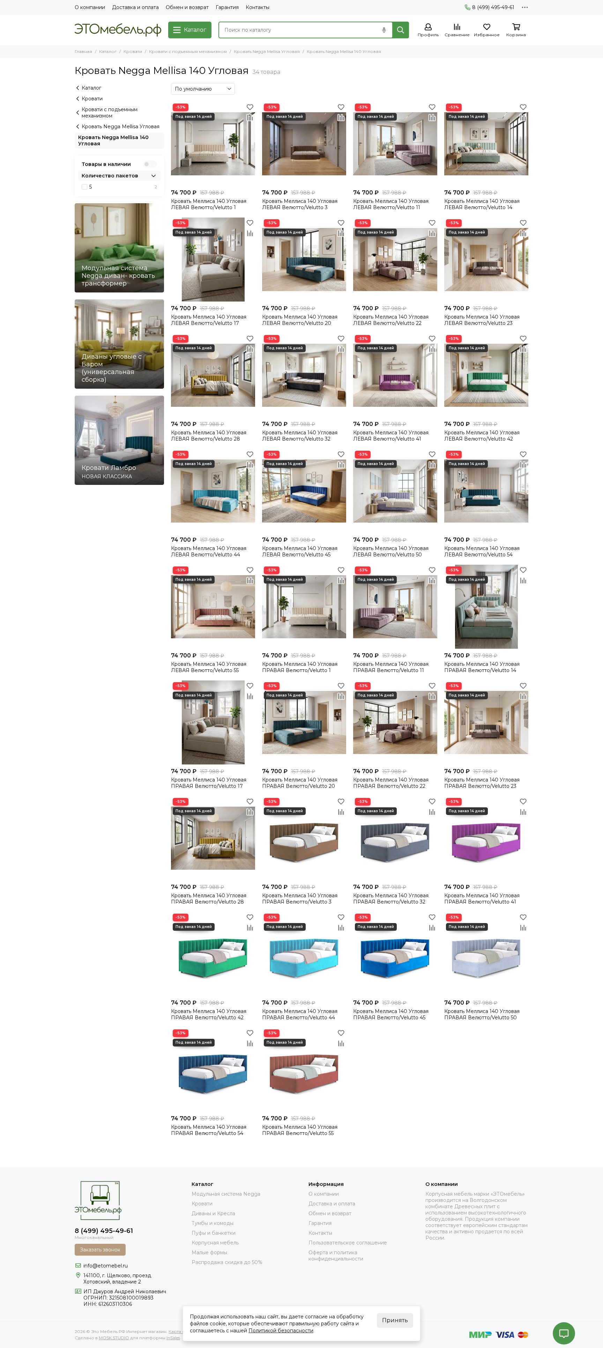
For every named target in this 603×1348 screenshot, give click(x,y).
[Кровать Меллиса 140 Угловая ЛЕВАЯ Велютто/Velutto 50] (395, 491)
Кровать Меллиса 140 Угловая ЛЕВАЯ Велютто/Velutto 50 (391, 551)
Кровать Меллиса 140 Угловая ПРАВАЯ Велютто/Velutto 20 (299, 783)
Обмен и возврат (187, 7)
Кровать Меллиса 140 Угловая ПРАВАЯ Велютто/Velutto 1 (299, 667)
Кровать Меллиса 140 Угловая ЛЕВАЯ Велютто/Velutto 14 (482, 204)
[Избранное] (250, 107)
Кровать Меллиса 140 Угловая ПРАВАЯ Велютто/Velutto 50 (482, 1014)
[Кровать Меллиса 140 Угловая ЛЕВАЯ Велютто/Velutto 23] (486, 260)
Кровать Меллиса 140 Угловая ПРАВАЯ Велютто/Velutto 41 (482, 898)
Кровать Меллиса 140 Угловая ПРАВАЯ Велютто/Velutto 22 (391, 783)
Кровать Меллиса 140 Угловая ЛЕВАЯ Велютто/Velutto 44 (208, 551)
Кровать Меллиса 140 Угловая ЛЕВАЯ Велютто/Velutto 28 (208, 435)
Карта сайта (181, 1331)
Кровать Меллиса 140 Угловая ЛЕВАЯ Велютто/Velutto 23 (482, 320)
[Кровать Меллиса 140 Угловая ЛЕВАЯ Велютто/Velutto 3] (304, 144)
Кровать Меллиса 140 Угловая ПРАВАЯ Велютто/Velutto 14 (482, 667)
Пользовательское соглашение (347, 1243)
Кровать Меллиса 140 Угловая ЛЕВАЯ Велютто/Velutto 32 (299, 435)
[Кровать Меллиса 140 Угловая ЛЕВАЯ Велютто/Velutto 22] (395, 260)
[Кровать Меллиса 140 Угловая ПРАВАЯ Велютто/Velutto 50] (486, 954)
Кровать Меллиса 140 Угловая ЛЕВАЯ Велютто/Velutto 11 (391, 204)
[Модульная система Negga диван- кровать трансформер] (119, 247)
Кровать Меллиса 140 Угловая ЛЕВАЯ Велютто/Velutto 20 (299, 320)
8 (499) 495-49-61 (493, 7)
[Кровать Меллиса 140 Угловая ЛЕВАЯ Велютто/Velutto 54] (486, 491)
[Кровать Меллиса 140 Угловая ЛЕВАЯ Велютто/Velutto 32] (304, 375)
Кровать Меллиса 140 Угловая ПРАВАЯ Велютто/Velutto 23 (482, 783)
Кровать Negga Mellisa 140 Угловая (113, 140)
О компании (90, 7)
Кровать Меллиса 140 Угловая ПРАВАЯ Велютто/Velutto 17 (208, 783)
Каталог (108, 51)
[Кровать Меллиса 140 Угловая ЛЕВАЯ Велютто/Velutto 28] (213, 375)
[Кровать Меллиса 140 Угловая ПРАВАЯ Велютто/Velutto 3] (304, 838)
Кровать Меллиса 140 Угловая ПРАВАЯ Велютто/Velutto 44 (299, 1014)
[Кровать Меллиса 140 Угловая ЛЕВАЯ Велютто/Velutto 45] (304, 491)
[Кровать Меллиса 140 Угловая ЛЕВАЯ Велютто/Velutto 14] (486, 144)
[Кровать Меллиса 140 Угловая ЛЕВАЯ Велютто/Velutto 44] (213, 491)
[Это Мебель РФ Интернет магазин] (118, 30)
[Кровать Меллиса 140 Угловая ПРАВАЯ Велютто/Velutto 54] (213, 1070)
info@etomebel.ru (105, 1266)
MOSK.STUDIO (114, 1337)
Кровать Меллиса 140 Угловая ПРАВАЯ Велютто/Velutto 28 (208, 898)
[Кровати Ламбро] (119, 440)
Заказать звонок (100, 1250)
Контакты (257, 7)
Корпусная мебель (215, 1243)
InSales (173, 1337)
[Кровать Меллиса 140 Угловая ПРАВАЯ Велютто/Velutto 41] (486, 838)
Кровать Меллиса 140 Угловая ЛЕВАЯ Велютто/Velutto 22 (391, 320)
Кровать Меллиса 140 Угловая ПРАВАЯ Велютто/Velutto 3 (299, 898)
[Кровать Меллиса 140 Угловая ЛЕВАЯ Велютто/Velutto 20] (304, 260)
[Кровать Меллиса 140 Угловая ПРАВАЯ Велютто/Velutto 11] (395, 607)
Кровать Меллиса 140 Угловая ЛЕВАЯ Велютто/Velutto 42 (482, 435)
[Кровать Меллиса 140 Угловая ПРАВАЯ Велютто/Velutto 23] (486, 722)
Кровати (133, 51)
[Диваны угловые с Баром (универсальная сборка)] (119, 344)
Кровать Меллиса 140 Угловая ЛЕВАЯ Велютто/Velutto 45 (299, 551)
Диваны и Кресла (213, 1213)
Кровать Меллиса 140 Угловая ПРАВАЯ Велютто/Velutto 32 (391, 898)
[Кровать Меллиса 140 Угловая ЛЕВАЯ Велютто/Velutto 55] (213, 607)
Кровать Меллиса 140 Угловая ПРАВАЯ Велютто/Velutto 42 (208, 1014)
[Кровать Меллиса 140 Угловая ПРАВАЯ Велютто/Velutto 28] (213, 838)
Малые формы (209, 1252)
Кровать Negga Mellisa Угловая (267, 51)
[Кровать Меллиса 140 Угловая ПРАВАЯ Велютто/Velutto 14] (486, 607)
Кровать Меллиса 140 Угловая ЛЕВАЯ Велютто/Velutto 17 (208, 320)
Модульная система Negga (226, 1194)
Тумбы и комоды (212, 1223)
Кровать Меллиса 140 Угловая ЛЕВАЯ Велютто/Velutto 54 (482, 551)
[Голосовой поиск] (384, 30)
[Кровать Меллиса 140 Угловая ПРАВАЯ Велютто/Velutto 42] (213, 954)
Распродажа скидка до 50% (227, 1262)
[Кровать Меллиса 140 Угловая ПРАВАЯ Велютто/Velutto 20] (304, 722)
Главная (83, 51)
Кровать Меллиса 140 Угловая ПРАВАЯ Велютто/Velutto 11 (391, 667)
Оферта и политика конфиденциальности (335, 1255)
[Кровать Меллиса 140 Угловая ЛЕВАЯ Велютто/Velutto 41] (395, 375)
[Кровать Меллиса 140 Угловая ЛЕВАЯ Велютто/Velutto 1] (213, 144)
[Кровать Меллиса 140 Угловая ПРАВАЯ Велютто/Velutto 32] (395, 838)
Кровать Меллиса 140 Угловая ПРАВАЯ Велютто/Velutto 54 (208, 1130)
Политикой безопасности (280, 1330)
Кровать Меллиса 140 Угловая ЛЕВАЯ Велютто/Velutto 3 (299, 204)
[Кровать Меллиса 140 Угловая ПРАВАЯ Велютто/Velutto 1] (304, 607)
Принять (395, 1320)
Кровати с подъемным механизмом (188, 51)
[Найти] (400, 30)
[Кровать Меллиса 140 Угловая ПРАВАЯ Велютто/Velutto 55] (304, 1070)
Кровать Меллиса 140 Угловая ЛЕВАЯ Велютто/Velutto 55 (208, 667)
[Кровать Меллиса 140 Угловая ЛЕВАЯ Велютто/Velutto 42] (486, 375)
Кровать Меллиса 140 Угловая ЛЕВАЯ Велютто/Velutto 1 (208, 204)
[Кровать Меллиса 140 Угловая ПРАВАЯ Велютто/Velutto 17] (213, 722)
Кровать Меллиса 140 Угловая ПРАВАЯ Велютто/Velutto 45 (391, 1014)
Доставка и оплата (135, 7)
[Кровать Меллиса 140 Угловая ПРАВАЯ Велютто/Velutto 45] (395, 954)
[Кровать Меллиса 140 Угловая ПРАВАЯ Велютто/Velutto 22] (395, 722)
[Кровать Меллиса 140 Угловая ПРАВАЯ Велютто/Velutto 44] (304, 954)
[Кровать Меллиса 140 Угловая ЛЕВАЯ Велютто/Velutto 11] (395, 144)
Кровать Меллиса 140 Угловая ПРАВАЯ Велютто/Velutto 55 (299, 1130)
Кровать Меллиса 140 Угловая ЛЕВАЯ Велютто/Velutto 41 (391, 435)
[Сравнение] (250, 117)
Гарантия (227, 7)
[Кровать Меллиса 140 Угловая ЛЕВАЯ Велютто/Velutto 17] (213, 260)
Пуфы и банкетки (214, 1233)
